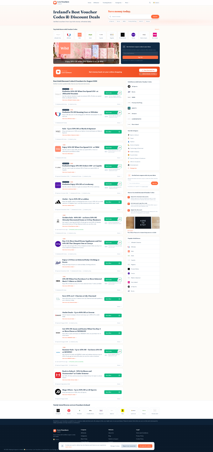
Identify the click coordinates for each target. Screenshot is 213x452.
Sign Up (140, 57)
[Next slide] (116, 53)
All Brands (96, 2)
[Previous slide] (56, 53)
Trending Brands (107, 2)
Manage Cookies (115, 446)
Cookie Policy (140, 439)
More (126, 2)
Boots (118, 21)
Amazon (148, 21)
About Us (111, 433)
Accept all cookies (145, 446)
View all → (157, 29)
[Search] (149, 2)
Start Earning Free (149, 70)
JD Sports (111, 21)
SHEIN (124, 21)
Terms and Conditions (142, 433)
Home (89, 2)
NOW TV (141, 21)
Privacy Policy (140, 436)
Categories (118, 2)
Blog (109, 436)
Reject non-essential (129, 446)
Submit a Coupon (113, 439)
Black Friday (84, 439)
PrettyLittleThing (132, 21)
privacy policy (139, 60)
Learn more (68, 447)
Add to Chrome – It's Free (149, 74)
